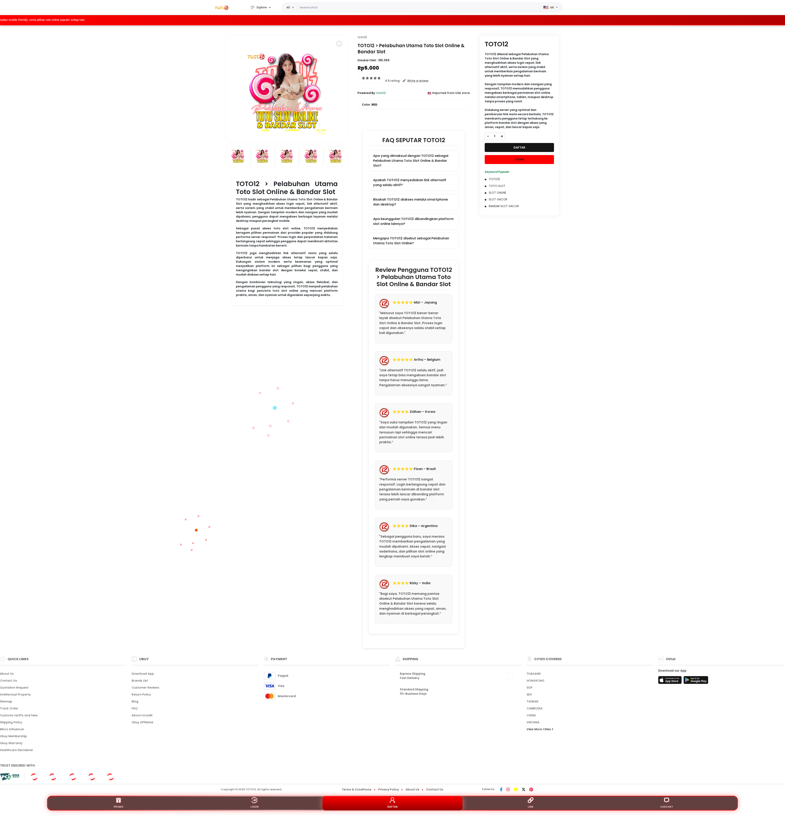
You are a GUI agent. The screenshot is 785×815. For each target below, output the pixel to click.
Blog (135, 701)
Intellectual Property (15, 694)
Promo (118, 806)
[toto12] (222, 7)
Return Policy (141, 694)
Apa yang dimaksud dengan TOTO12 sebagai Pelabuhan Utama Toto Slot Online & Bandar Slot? (410, 160)
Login (254, 806)
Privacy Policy (388, 789)
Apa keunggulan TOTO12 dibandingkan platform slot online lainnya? (413, 221)
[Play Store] (696, 681)
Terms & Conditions (356, 789)
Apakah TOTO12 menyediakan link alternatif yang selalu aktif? (409, 182)
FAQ (135, 708)
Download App (143, 674)
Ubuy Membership (13, 736)
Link (530, 806)
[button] (339, 43)
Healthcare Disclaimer (16, 750)
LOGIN (519, 159)
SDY (529, 694)
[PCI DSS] (9, 776)
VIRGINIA (533, 722)
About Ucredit (142, 715)
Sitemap (6, 701)
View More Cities (539, 729)
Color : (369, 105)
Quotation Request (14, 687)
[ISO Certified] (74, 777)
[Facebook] (501, 790)
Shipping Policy (11, 722)
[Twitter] (523, 790)
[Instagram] (508, 790)
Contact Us (8, 681)
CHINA (531, 715)
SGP (529, 687)
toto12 (362, 37)
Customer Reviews (145, 687)
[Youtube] (516, 790)
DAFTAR (519, 147)
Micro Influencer (12, 729)
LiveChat (666, 806)
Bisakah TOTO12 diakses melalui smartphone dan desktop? (410, 202)
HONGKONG (535, 681)
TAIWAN (532, 701)
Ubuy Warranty (11, 743)
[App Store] (670, 681)
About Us (7, 674)
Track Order (9, 708)
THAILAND (534, 674)
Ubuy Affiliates (142, 722)
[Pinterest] (531, 790)
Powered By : (367, 93)
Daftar (392, 806)
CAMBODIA (535, 708)
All (288, 7)
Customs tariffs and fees (19, 715)
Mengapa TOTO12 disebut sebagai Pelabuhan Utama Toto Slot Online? (411, 241)
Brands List (140, 681)
